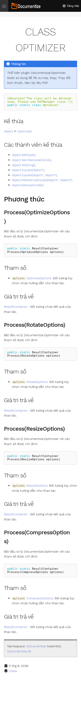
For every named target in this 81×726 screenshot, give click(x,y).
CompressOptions (39, 598)
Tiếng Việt (72, 5)
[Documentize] (26, 6)
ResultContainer (16, 307)
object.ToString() (23, 165)
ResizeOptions (36, 485)
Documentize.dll (19, 651)
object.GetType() (23, 155)
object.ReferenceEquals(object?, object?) (42, 180)
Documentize (36, 646)
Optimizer (24, 131)
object (8, 131)
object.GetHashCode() (28, 185)
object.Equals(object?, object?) (34, 175)
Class (13, 671)
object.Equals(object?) (28, 170)
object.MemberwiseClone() (31, 160)
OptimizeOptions (38, 278)
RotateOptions (37, 382)
